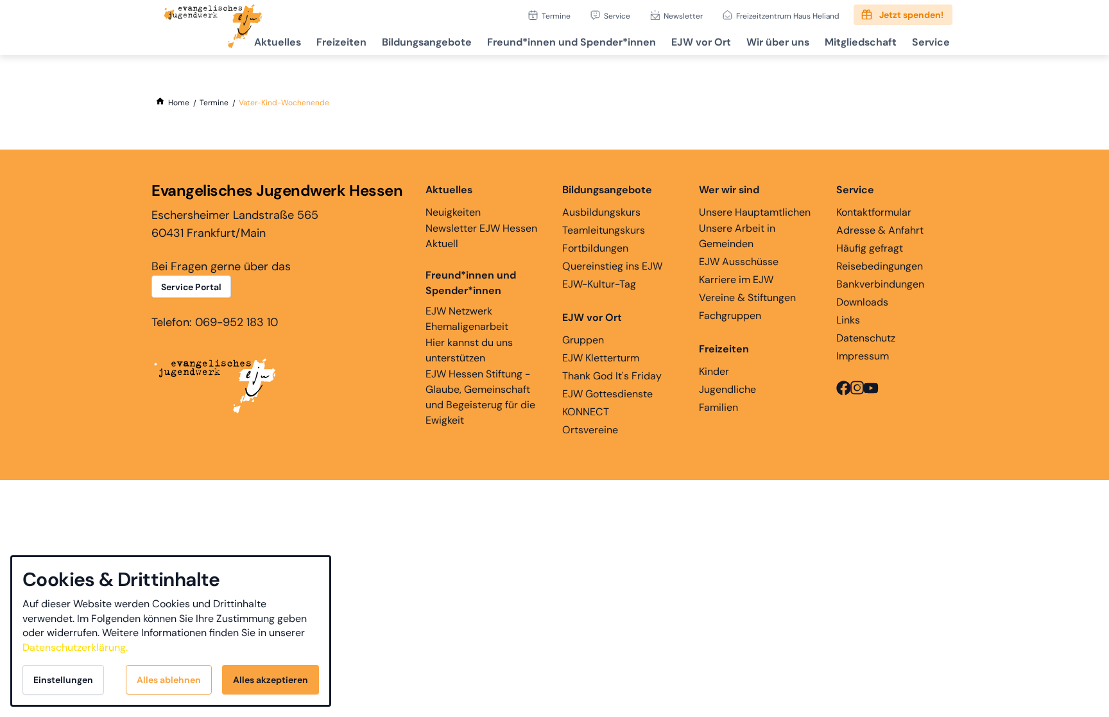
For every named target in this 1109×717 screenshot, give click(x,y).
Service (617, 16)
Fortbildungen (595, 248)
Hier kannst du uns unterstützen (469, 350)
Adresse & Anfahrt (880, 230)
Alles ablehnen (169, 680)
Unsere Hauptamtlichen (755, 212)
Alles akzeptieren (270, 680)
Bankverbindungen (880, 284)
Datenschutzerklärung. (75, 647)
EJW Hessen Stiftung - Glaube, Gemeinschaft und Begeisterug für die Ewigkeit (480, 397)
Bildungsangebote (427, 42)
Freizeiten (341, 42)
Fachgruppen (730, 315)
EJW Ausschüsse (738, 261)
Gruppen (583, 340)
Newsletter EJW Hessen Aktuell (481, 235)
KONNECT (585, 412)
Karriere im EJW (736, 279)
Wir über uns (777, 42)
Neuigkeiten (453, 212)
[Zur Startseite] (213, 27)
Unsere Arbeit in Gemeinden (737, 235)
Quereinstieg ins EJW (612, 266)
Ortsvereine (590, 429)
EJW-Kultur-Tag (599, 284)
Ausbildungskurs (601, 212)
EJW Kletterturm (600, 358)
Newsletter (683, 16)
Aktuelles (277, 42)
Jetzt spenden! (911, 15)
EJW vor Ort (701, 42)
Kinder (714, 371)
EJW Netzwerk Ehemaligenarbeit (467, 318)
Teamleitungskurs (603, 230)
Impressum (862, 356)
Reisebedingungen (879, 266)
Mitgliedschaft (861, 42)
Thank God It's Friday (612, 376)
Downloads (862, 302)
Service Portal (191, 287)
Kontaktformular (873, 212)
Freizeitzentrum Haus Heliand (787, 16)
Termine (556, 16)
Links (848, 320)
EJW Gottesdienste (607, 394)
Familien (718, 407)
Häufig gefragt (869, 248)
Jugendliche (727, 389)
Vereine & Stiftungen (747, 297)
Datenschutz (865, 338)
